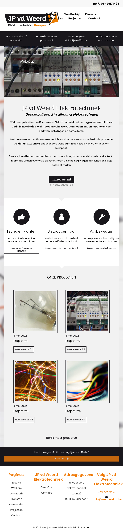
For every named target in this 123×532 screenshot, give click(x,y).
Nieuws (16, 482)
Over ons (46, 487)
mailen (67, 165)
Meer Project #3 (24, 419)
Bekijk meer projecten (61, 437)
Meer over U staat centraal (61, 248)
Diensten (91, 14)
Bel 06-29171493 (106, 4)
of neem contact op (61, 185)
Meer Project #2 (76, 349)
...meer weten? (61, 179)
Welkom (52, 14)
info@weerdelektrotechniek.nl (106, 499)
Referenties (54, 18)
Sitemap (85, 527)
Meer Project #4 (76, 419)
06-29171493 (108, 491)
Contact (94, 18)
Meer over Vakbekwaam (101, 248)
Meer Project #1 (23, 349)
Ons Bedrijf (72, 14)
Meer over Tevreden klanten (21, 250)
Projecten (75, 18)
